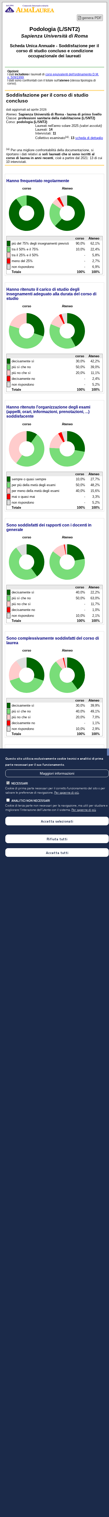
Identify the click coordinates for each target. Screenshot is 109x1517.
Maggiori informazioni (57, 773)
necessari (19, 783)
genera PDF (91, 18)
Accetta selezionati (57, 821)
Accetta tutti (57, 852)
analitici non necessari (30, 800)
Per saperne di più (66, 792)
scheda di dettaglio (89, 138)
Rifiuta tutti (57, 838)
